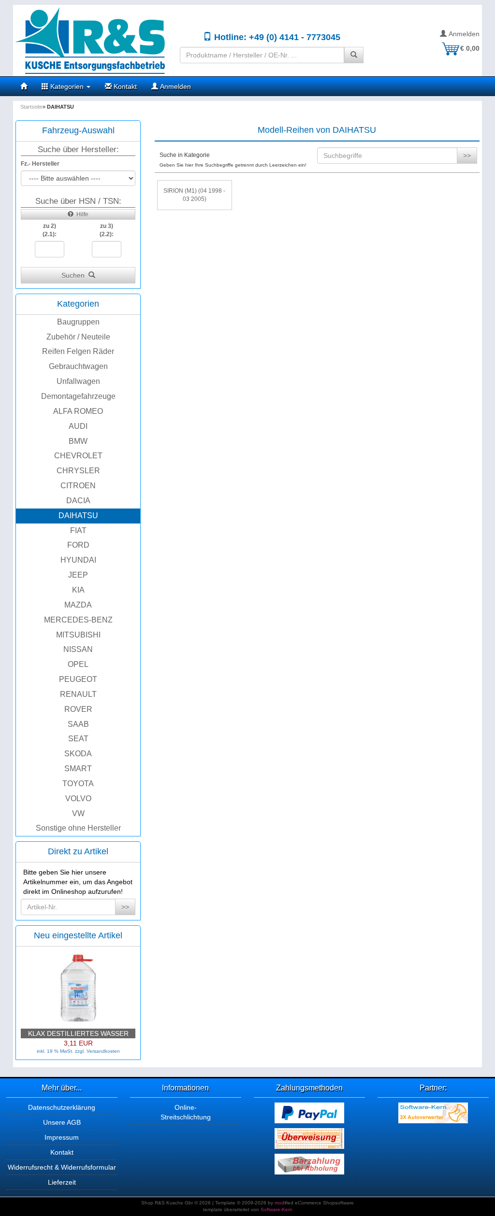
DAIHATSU (78, 515)
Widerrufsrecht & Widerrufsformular (62, 1167)
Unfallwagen (78, 381)
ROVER (78, 709)
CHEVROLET (78, 456)
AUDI (78, 426)
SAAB (78, 724)
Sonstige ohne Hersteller (78, 828)
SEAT (78, 739)
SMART (78, 768)
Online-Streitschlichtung (185, 1112)
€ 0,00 (470, 48)
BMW (78, 441)
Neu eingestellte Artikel (78, 935)
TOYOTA (78, 783)
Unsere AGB (62, 1122)
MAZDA (78, 605)
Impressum (61, 1137)
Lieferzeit (62, 1182)
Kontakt (124, 86)
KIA (78, 590)
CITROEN (78, 485)
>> (125, 907)
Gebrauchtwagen (78, 366)
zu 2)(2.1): (50, 230)
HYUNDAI (78, 560)
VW (78, 813)
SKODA (78, 753)
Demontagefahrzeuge (78, 396)
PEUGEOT (78, 679)
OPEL (78, 664)
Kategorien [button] (67, 86)
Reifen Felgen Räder (78, 351)
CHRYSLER (78, 471)
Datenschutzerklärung (61, 1107)
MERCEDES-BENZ (78, 620)
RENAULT (78, 694)
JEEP (78, 575)
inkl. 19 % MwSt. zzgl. (62, 1051)
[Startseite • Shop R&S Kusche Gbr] (92, 40)
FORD (78, 545)
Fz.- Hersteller (40, 163)
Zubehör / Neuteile (78, 337)
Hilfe (80, 214)
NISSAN (78, 649)
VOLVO (78, 798)
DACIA (78, 500)
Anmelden (463, 34)
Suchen (74, 275)
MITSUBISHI (78, 635)
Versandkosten (103, 1051)
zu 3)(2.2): (107, 230)
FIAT (78, 530)
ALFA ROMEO (78, 411)
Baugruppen (78, 322)
